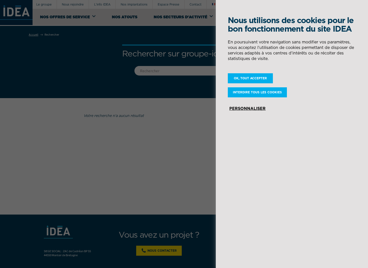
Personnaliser (247, 108)
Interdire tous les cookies (257, 92)
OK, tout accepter (250, 78)
